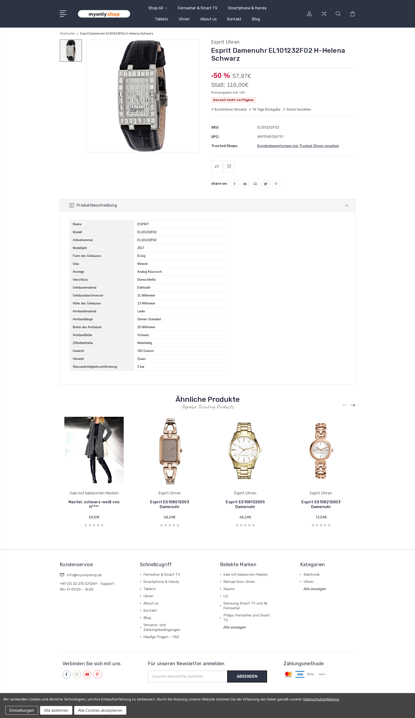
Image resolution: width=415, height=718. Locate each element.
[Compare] (323, 16)
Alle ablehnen (56, 710)
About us (208, 19)
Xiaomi (228, 589)
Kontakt (234, 19)
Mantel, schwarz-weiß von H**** (94, 504)
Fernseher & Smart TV (197, 8)
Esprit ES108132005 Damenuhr (245, 504)
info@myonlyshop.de (84, 575)
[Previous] (345, 405)
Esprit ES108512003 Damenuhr (169, 504)
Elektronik (312, 574)
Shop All (155, 8)
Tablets (161, 19)
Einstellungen (21, 710)
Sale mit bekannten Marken (245, 574)
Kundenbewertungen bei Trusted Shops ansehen (298, 146)
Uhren (184, 19)
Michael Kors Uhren (239, 582)
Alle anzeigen (234, 627)
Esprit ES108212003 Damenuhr (321, 504)
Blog (256, 19)
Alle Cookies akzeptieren (100, 710)
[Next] (353, 405)
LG (225, 596)
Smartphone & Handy (247, 8)
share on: (219, 183)
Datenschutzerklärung (321, 699)
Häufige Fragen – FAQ (161, 637)
